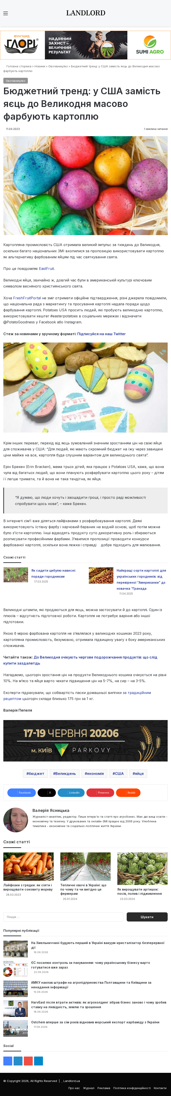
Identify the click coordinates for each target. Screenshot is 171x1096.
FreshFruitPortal (27, 298)
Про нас (74, 1088)
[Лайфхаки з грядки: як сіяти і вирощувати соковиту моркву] (28, 866)
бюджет (36, 773)
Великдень (65, 773)
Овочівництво (58, 66)
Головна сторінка (18, 66)
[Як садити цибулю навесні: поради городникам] (16, 574)
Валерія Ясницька (51, 810)
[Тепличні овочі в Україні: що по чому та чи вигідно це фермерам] (85, 866)
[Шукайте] (165, 15)
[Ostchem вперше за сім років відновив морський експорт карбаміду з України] (15, 1028)
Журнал (88, 1088)
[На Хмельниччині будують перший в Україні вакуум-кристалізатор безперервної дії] (15, 949)
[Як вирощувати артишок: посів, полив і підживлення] (142, 868)
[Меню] (5, 15)
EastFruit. (46, 268)
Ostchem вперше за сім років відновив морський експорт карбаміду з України (95, 1022)
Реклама (104, 1088)
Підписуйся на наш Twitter (101, 334)
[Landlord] (85, 13)
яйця (139, 773)
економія (95, 773)
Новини (40, 66)
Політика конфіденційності (132, 1088)
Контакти (160, 1088)
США (119, 773)
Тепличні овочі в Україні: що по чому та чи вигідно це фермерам (83, 889)
